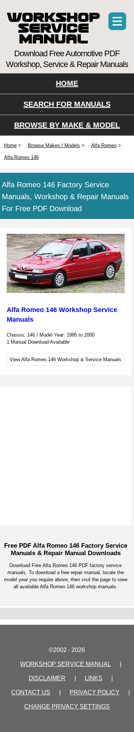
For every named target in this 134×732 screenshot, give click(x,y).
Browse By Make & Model (67, 125)
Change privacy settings (67, 706)
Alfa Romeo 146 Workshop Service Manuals (62, 314)
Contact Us (30, 692)
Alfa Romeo (104, 145)
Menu (117, 21)
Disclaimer (47, 678)
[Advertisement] (67, 455)
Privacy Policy (94, 692)
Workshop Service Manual (53, 28)
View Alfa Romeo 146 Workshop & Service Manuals (65, 359)
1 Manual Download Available (38, 342)
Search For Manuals (67, 104)
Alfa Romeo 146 (21, 157)
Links (93, 678)
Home (67, 83)
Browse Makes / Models (54, 145)
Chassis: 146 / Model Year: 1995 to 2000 (51, 335)
